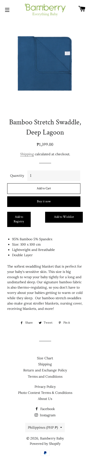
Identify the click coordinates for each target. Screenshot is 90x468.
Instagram (47, 415)
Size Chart (45, 358)
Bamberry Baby (52, 438)
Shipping (27, 154)
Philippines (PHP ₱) (43, 427)
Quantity (17, 175)
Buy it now (44, 201)
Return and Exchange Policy (45, 370)
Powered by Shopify (45, 443)
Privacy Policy (45, 386)
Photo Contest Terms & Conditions (45, 392)
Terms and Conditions (45, 376)
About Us (45, 399)
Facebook (47, 409)
